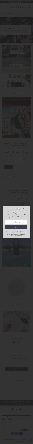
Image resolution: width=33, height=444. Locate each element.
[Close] (28, 208)
